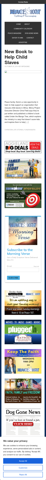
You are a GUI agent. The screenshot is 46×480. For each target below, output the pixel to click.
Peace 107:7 (25, 12)
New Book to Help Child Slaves (19, 56)
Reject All (23, 474)
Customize (23, 467)
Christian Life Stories (14, 130)
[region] (23, 458)
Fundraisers (29, 130)
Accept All (23, 461)
